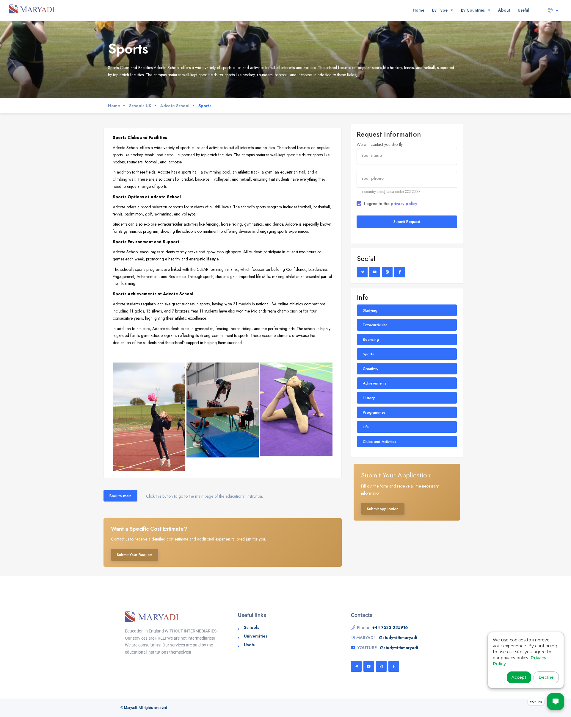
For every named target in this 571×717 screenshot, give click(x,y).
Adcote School (174, 106)
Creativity (370, 368)
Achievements (374, 383)
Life (366, 427)
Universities (256, 636)
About (504, 10)
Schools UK (140, 106)
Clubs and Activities (379, 441)
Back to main (120, 496)
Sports (368, 354)
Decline (546, 677)
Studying (370, 310)
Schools (251, 627)
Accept (519, 677)
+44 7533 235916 (390, 627)
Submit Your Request (134, 554)
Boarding (371, 339)
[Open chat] (555, 701)
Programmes (374, 412)
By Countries (473, 10)
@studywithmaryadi (398, 638)
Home (418, 10)
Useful (523, 10)
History (369, 398)
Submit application (383, 509)
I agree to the (390, 204)
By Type (440, 10)
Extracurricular (375, 325)
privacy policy (404, 204)
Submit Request (406, 221)
